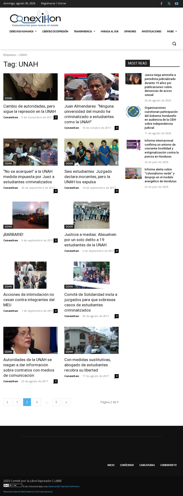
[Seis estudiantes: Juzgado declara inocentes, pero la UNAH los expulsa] (91, 152)
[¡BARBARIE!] (30, 215)
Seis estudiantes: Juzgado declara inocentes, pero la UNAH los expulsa (88, 176)
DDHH (8, 98)
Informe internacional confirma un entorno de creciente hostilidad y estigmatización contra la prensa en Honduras (162, 148)
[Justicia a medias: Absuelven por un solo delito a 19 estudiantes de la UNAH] (91, 215)
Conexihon (10, 117)
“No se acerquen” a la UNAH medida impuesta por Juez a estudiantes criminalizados (28, 176)
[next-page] (66, 402)
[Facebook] (161, 4)
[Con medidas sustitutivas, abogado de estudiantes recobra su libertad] (91, 340)
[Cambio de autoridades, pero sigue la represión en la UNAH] (30, 86)
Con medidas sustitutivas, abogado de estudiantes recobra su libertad (87, 364)
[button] (174, 43)
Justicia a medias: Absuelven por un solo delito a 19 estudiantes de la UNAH (90, 239)
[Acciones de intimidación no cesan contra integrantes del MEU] (30, 275)
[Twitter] (169, 4)
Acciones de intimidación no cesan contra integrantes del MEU (29, 299)
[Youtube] (176, 4)
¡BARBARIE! (13, 234)
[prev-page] (7, 402)
